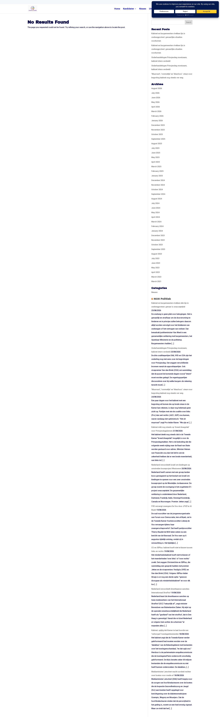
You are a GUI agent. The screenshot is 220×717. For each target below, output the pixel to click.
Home (117, 9)
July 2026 (155, 93)
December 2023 (158, 235)
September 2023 (158, 249)
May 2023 (155, 268)
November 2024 (158, 185)
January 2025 (157, 176)
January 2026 (157, 121)
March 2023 (156, 277)
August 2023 (156, 254)
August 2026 (156, 88)
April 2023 (155, 272)
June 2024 (155, 208)
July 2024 (155, 203)
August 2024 (156, 199)
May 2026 (155, 102)
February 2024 (157, 226)
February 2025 (157, 171)
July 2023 (155, 258)
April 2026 (155, 107)
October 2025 (157, 134)
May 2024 (155, 212)
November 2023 (158, 240)
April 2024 (155, 217)
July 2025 (155, 148)
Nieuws (142, 9)
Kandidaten (128, 9)
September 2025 (158, 139)
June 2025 (155, 153)
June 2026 (155, 98)
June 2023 (155, 263)
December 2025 (158, 125)
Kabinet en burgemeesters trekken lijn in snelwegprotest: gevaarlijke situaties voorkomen (168, 37)
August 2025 (156, 143)
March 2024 (156, 222)
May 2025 (155, 157)
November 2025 (158, 130)
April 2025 (155, 162)
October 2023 (157, 245)
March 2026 (156, 111)
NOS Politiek (162, 298)
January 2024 (157, 231)
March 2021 (156, 281)
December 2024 (158, 180)
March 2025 (156, 166)
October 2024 (157, 189)
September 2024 (158, 194)
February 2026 (157, 116)
